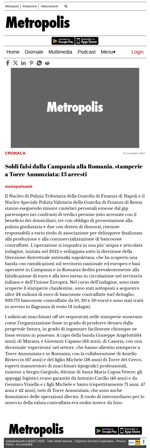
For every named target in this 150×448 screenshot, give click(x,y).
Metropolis (12, 6)
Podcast (87, 52)
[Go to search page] (66, 6)
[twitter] (15, 63)
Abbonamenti (49, 6)
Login (138, 52)
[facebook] (7, 63)
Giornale (34, 52)
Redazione (30, 6)
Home (13, 52)
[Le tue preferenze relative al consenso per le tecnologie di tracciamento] (143, 441)
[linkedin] (23, 63)
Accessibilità (24, 444)
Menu (107, 52)
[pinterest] (31, 63)
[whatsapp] (39, 63)
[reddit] (47, 63)
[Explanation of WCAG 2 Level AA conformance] (136, 444)
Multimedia (60, 52)
